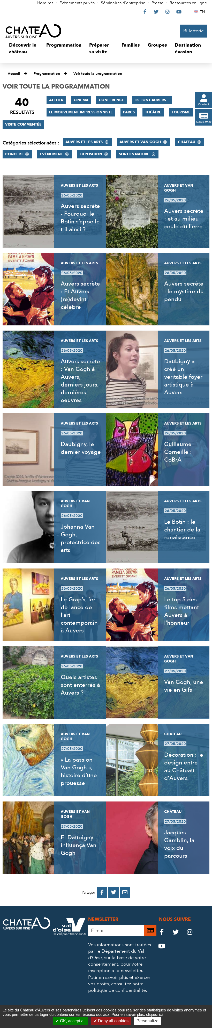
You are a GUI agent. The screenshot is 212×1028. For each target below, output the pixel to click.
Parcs (129, 112)
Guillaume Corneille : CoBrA (178, 452)
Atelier (56, 100)
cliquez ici (154, 1014)
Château (186, 142)
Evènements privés (77, 3)
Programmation (47, 73)
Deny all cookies (112, 1021)
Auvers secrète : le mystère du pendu (184, 291)
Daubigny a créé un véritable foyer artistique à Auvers (183, 377)
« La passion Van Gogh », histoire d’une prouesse (79, 771)
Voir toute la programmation (97, 73)
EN (203, 12)
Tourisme (181, 112)
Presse (157, 3)
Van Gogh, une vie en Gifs (183, 686)
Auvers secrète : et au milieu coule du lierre (183, 218)
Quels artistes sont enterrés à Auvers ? (80, 685)
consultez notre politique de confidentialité (117, 987)
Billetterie (193, 31)
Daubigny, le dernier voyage (81, 448)
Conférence (111, 100)
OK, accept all (72, 1021)
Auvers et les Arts (84, 142)
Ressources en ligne (188, 3)
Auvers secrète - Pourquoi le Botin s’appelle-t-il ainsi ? (81, 217)
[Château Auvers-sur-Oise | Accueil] (33, 31)
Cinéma (81, 100)
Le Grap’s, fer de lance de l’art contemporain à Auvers (79, 615)
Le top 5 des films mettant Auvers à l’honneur (181, 611)
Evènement (51, 154)
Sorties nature (134, 154)
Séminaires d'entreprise (123, 3)
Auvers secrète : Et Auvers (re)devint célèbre (80, 295)
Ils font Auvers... (151, 100)
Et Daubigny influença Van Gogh (78, 845)
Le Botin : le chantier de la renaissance (182, 529)
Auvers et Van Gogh (140, 142)
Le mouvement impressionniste (81, 112)
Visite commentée (23, 124)
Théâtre (153, 112)
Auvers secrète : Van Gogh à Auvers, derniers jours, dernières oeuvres (80, 381)
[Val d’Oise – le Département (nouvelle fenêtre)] (69, 934)
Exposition (91, 154)
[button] (23, 48)
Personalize (147, 1021)
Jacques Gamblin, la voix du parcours (179, 844)
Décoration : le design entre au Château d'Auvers (183, 766)
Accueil (14, 73)
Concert (14, 154)
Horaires (45, 3)
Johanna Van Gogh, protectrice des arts (81, 538)
